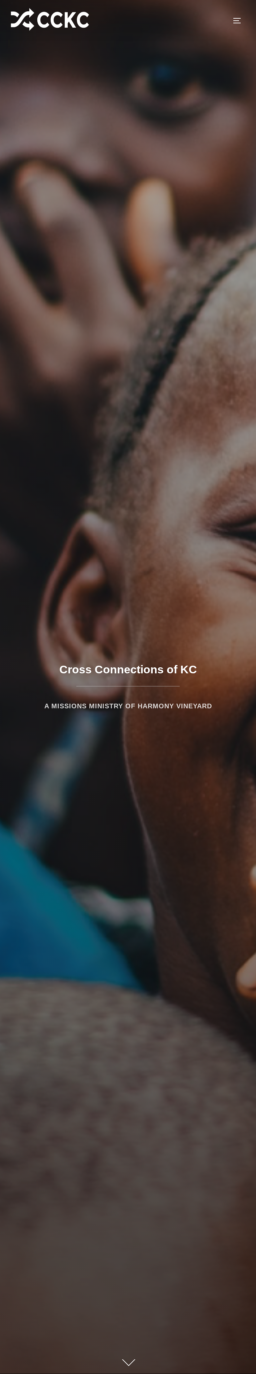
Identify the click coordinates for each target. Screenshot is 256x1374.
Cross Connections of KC (128, 669)
